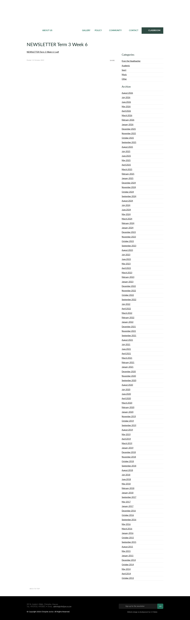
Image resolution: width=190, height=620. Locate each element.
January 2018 (127, 493)
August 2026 (127, 93)
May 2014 (126, 569)
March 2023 (127, 273)
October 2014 (128, 565)
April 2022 (126, 309)
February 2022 (128, 318)
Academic (126, 66)
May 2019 (126, 434)
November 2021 (129, 331)
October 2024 (128, 192)
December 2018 (129, 452)
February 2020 (128, 407)
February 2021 (128, 362)
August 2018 (127, 470)
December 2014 (129, 560)
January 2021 (127, 367)
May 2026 (126, 107)
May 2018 (126, 484)
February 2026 (128, 120)
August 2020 (127, 385)
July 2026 (126, 97)
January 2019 (127, 448)
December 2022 (129, 286)
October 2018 (128, 461)
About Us (47, 30)
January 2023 (127, 282)
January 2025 (127, 178)
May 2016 (126, 524)
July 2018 (126, 475)
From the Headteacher (131, 61)
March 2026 (127, 115)
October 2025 (128, 138)
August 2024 (127, 201)
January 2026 (127, 125)
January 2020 (127, 412)
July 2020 (126, 390)
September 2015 (129, 542)
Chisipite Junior (95, 13)
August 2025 (127, 147)
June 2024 (126, 210)
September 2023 (129, 246)
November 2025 (129, 133)
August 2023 (127, 250)
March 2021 (127, 358)
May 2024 (126, 214)
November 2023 (129, 237)
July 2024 (126, 205)
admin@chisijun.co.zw (62, 607)
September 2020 (129, 380)
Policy (98, 30)
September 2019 (129, 425)
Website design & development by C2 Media (142, 612)
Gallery (86, 30)
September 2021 (129, 336)
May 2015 (126, 551)
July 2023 (126, 255)
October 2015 (128, 538)
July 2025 (126, 151)
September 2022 (129, 300)
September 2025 (129, 142)
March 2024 (127, 219)
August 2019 (127, 430)
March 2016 (127, 529)
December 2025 (129, 129)
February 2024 (128, 223)
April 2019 (126, 439)
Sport (124, 70)
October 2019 (128, 421)
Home (33, 30)
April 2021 (126, 354)
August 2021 (127, 340)
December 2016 (129, 511)
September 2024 (129, 196)
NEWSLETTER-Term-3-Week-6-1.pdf (43, 52)
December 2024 (129, 183)
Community (115, 30)
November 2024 (129, 187)
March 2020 (127, 403)
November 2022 (129, 291)
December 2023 (129, 232)
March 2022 (127, 313)
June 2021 (126, 349)
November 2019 (129, 416)
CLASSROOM (154, 30)
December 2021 (129, 327)
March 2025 (127, 169)
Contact (133, 30)
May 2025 (126, 160)
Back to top (35, 589)
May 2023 (126, 264)
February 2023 (128, 277)
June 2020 (126, 394)
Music (124, 75)
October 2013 (128, 578)
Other (124, 79)
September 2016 (129, 520)
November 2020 (129, 376)
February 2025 (128, 174)
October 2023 (128, 241)
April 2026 (126, 111)
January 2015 (127, 556)
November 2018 (129, 457)
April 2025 (126, 165)
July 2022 (126, 304)
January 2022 (127, 322)
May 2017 (126, 502)
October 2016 (128, 515)
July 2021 (126, 344)
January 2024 (127, 228)
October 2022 (128, 295)
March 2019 (127, 443)
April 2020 (126, 398)
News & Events (67, 30)
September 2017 (129, 497)
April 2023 (126, 268)
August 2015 (127, 547)
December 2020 (129, 372)
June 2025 (126, 156)
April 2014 (126, 574)
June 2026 (126, 102)
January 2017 (127, 506)
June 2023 (126, 259)
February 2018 (128, 488)
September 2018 (129, 466)
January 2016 (127, 533)
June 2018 (126, 479)
